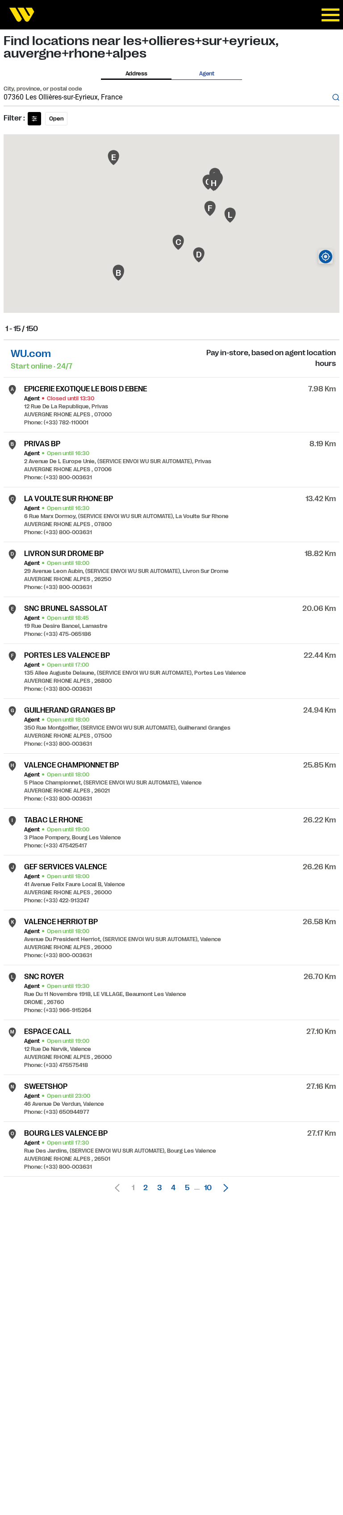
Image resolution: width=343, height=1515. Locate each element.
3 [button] (159, 1188)
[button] (223, 1188)
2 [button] (145, 1188)
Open (56, 119)
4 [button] (173, 1188)
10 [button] (208, 1188)
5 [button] (187, 1188)
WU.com (31, 353)
